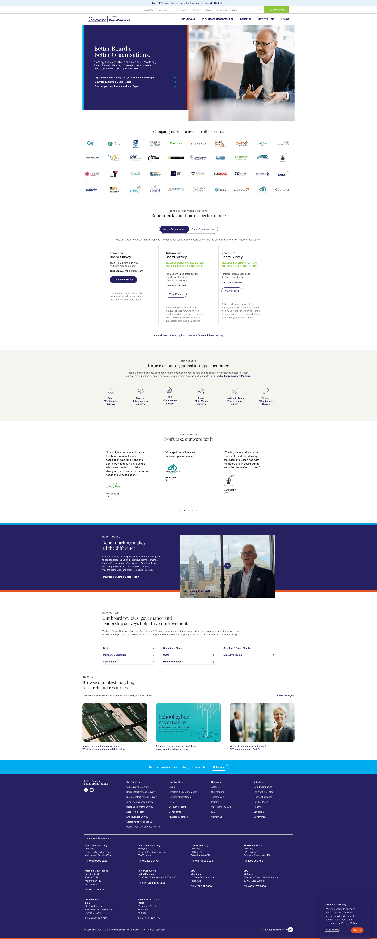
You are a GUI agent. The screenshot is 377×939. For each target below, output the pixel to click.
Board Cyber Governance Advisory (144, 826)
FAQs (208, 10)
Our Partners (164, 10)
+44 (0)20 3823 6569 (154, 883)
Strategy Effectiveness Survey (266, 401)
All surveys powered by (273, 930)
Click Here (219, 3)
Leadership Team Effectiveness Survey (234, 401)
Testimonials (181, 10)
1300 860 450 (255, 860)
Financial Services (263, 796)
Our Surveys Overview (137, 786)
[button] (180, 510)
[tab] (174, 229)
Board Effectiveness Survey (140, 791)
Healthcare (259, 806)
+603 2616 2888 (257, 886)
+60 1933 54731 (150, 860)
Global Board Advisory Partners (233, 376)
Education (259, 811)
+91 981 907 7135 (98, 918)
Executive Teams (177, 806)
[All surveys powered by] (289, 929)
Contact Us (222, 10)
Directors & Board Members (183, 791)
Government (260, 816)
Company (216, 782)
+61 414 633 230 (204, 860)
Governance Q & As (221, 806)
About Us (148, 10)
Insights (196, 10)
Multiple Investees (178, 816)
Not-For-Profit (261, 802)
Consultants (175, 811)
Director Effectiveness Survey (141, 796)
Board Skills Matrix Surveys (201, 401)
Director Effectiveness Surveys (140, 401)
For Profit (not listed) (264, 791)
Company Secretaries (180, 796)
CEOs (172, 802)
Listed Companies (263, 786)
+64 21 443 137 (97, 889)
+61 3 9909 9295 (98, 860)
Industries (259, 782)
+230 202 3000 (203, 886)
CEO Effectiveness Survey (170, 400)
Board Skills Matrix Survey (139, 806)
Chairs (172, 786)
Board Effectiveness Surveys (111, 401)
